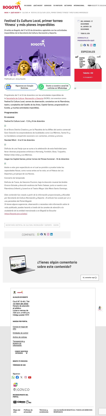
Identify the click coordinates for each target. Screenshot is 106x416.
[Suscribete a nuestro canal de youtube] (29, 377)
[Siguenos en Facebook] (13, 377)
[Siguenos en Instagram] (25, 377)
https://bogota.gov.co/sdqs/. (15, 214)
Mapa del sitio (16, 411)
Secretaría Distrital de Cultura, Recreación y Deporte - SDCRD (32, 225)
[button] (38, 234)
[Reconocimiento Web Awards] (28, 402)
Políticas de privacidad (28, 411)
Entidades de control (20, 333)
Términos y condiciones (43, 411)
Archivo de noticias (20, 337)
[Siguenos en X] (21, 377)
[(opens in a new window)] (48, 234)
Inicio (6, 13)
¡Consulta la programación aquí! (86, 39)
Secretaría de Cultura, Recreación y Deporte (24, 98)
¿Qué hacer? (15, 13)
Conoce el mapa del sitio (20, 328)
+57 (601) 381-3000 (20, 304)
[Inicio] (12, 5)
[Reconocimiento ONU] (15, 402)
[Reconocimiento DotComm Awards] (21, 402)
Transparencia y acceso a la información (19, 343)
